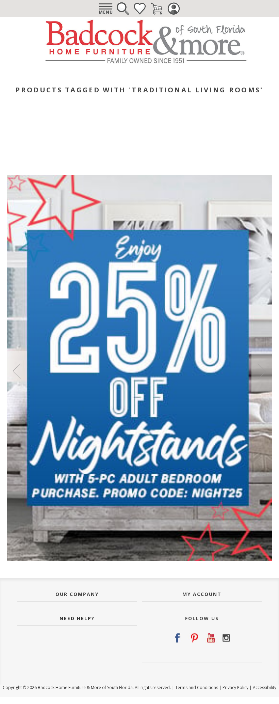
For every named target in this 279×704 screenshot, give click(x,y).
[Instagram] (226, 638)
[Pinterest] (193, 638)
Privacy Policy (235, 687)
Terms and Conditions (196, 687)
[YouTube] (210, 638)
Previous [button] (17, 371)
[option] (139, 368)
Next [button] (261, 371)
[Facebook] (177, 638)
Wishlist (139, 8)
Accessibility (264, 687)
